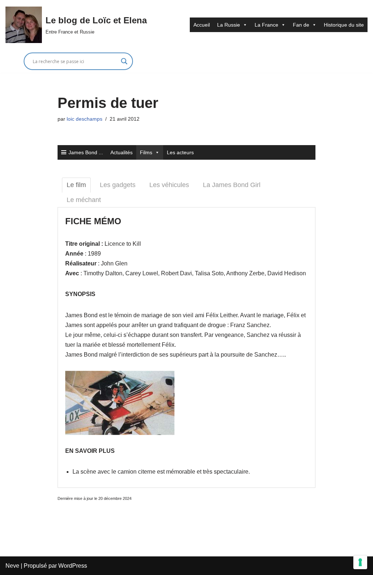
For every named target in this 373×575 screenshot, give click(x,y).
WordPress (72, 566)
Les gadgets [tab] (118, 185)
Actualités (121, 152)
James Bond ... (85, 152)
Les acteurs (180, 152)
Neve (12, 566)
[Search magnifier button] (124, 61)
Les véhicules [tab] (169, 185)
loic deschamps (84, 119)
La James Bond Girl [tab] (231, 185)
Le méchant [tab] (84, 199)
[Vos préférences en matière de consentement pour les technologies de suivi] (360, 562)
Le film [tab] (76, 185)
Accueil (201, 25)
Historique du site (344, 25)
